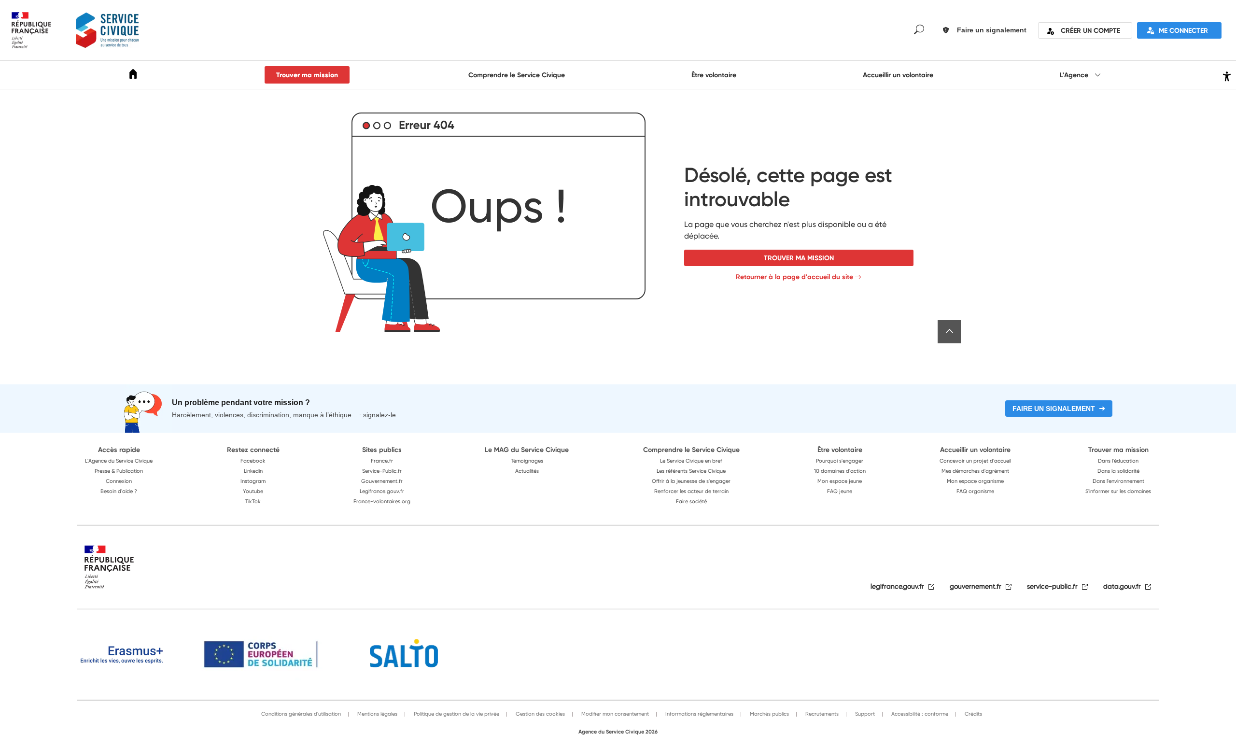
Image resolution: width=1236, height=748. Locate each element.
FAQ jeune (839, 491)
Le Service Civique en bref (691, 460)
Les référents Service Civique (691, 470)
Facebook (253, 460)
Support (864, 713)
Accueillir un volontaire (898, 75)
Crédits (972, 713)
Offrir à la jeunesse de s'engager (691, 481)
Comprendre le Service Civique (516, 75)
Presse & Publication (119, 470)
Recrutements (821, 713)
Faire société (691, 501)
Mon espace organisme (975, 481)
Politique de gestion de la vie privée (455, 713)
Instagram (253, 481)
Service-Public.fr (382, 470)
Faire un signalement (1053, 408)
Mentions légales (376, 713)
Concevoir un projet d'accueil (975, 460)
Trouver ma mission (307, 75)
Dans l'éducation (1118, 460)
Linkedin (253, 470)
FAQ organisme (975, 491)
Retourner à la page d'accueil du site (794, 276)
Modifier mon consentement (614, 713)
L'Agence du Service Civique (119, 460)
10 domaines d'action (840, 470)
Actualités (527, 470)
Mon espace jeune (839, 481)
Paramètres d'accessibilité (1225, 75)
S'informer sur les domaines (1118, 491)
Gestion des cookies (539, 713)
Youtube (253, 491)
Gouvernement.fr (382, 481)
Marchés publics (768, 713)
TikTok (253, 501)
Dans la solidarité (1118, 470)
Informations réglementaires (698, 713)
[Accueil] (133, 75)
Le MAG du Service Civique (527, 449)
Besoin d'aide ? (118, 491)
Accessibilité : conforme (919, 713)
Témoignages (527, 460)
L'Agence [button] (1075, 75)
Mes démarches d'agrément (975, 470)
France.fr (382, 460)
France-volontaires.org (381, 501)
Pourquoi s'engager (839, 460)
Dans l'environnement (1118, 481)
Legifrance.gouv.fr (382, 491)
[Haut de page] (949, 331)
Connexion (119, 481)
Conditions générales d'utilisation (301, 713)
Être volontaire (713, 75)
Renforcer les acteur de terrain (691, 491)
